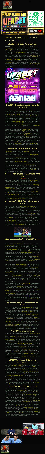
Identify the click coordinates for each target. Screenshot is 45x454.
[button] (30, 2)
